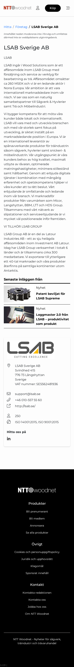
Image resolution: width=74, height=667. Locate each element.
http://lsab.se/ (25, 406)
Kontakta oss (37, 599)
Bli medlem (37, 518)
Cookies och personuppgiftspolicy (37, 552)
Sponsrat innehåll (37, 573)
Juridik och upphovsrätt (37, 559)
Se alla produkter (37, 532)
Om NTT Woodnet (37, 613)
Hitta (7, 27)
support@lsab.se (27, 394)
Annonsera (37, 525)
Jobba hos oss (37, 606)
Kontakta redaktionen (37, 592)
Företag (21, 27)
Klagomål (37, 566)
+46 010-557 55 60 (28, 400)
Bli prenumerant (37, 511)
